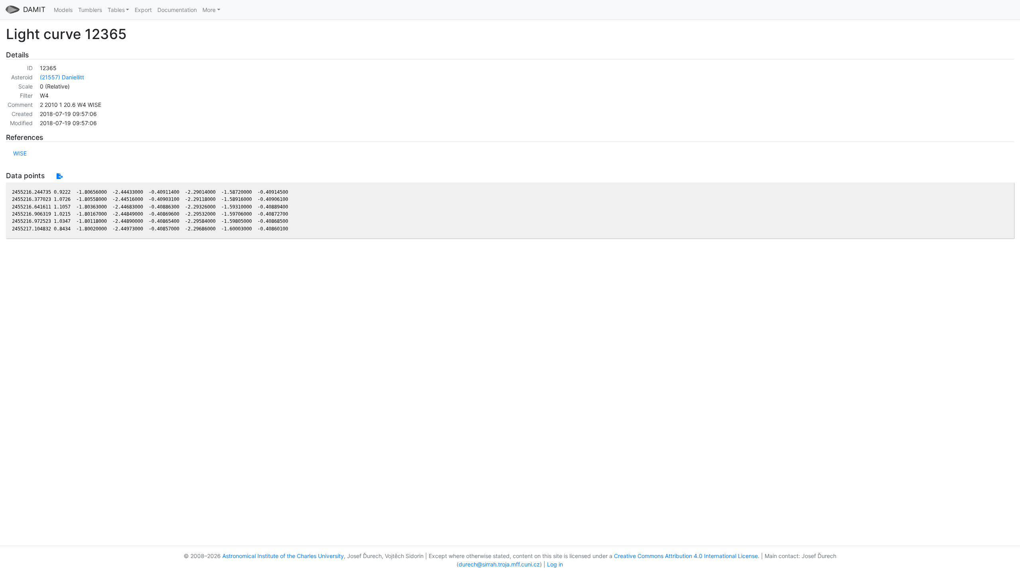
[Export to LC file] (59, 176)
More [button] (209, 9)
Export (143, 9)
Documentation (177, 9)
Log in (555, 564)
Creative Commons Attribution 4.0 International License (686, 555)
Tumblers (90, 9)
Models (63, 9)
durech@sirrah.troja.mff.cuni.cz (499, 564)
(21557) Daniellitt (62, 77)
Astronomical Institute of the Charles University (283, 555)
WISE (20, 153)
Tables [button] (116, 9)
